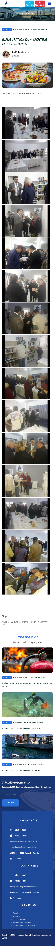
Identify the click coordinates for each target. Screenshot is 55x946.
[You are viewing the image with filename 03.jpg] (26, 188)
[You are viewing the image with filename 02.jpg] (26, 156)
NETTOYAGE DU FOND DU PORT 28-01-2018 (21, 728)
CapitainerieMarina (37, 764)
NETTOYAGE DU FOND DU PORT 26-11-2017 (21, 770)
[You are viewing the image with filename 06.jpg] (26, 286)
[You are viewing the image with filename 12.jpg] (26, 481)
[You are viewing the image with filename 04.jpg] (26, 221)
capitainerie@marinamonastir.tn (25, 887)
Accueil (15, 913)
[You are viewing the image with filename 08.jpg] (26, 351)
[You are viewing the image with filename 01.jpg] (26, 123)
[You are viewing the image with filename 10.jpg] (26, 416)
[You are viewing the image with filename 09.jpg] (26, 383)
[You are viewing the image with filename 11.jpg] (26, 448)
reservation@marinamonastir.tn (24, 841)
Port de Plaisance (19, 919)
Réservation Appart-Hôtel (22, 922)
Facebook (16, 859)
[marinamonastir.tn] (6, 4)
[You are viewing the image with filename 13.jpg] (26, 513)
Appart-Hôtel (17, 916)
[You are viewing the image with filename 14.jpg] (26, 546)
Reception (30, 5)
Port (4, 625)
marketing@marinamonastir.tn (24, 847)
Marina (5, 622)
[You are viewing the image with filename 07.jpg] (26, 318)
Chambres (42, 622)
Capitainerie (40, 5)
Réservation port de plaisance (24, 926)
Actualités (7, 29)
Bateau (25, 622)
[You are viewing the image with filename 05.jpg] (26, 253)
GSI (5, 938)
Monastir (15, 622)
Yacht (33, 622)
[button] (49, 3)
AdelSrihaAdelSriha (20, 52)
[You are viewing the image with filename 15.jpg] (26, 579)
